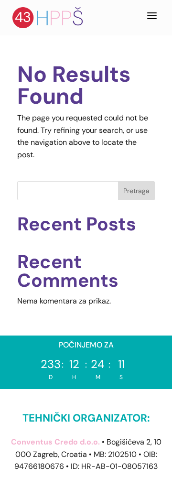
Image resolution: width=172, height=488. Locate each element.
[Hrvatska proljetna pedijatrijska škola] (48, 17)
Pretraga (136, 190)
